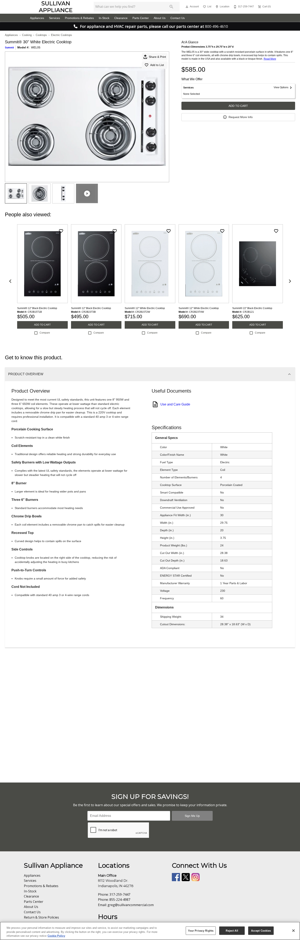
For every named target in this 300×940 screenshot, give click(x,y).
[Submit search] (171, 6)
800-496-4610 (216, 26)
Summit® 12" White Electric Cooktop (145, 308)
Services (54, 18)
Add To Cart (238, 105)
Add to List (157, 65)
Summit (9, 47)
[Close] (293, 930)
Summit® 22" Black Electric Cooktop (252, 308)
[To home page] (55, 7)
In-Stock (104, 18)
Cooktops (41, 35)
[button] (186, 6)
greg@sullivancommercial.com (131, 905)
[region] (150, 931)
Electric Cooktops (61, 35)
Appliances (37, 18)
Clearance (121, 18)
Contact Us (177, 18)
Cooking (27, 35)
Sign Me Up (192, 815)
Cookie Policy (56, 935)
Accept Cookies (261, 930)
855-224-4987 (119, 899)
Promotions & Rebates (79, 18)
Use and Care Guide (175, 404)
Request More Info (241, 117)
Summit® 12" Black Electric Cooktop (37, 308)
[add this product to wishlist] (61, 231)
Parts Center (140, 18)
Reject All (232, 930)
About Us (160, 18)
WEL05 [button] (35, 47)
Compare (45, 332)
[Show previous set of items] (10, 281)
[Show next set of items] (289, 281)
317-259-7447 (119, 894)
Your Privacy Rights (200, 930)
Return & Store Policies (41, 917)
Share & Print (157, 56)
